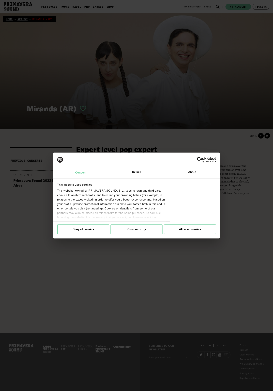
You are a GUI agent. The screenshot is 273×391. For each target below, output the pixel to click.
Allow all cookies (190, 229)
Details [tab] (136, 172)
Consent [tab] (80, 172)
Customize (134, 229)
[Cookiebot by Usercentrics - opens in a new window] (199, 160)
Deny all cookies (83, 229)
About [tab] (192, 172)
